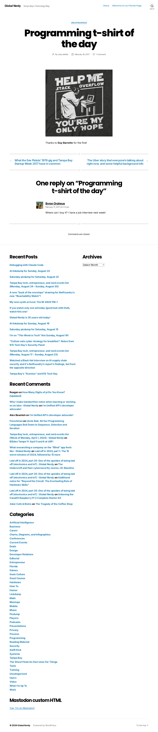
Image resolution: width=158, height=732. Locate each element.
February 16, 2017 (82, 54)
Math (13, 598)
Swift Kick (15, 649)
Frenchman (16, 421)
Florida (14, 566)
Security (15, 646)
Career (14, 530)
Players (14, 618)
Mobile (14, 606)
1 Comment (101, 54)
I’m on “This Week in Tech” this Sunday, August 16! (39, 335)
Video (13, 681)
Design (14, 550)
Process (14, 634)
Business (15, 526)
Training (14, 669)
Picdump (15, 614)
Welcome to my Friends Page (126, 5)
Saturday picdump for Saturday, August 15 (34, 329)
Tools (13, 665)
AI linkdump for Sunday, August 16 (29, 323)
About (106, 5)
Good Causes (17, 578)
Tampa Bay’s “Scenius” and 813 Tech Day (34, 373)
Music (13, 610)
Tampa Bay (16, 657)
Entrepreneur (17, 562)
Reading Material (19, 641)
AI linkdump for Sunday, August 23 (30, 271)
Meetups (15, 602)
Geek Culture (17, 574)
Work (13, 689)
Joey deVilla (63, 54)
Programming (17, 638)
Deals (13, 546)
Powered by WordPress (44, 725)
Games (14, 570)
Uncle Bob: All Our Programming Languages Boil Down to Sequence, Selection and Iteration (38, 425)
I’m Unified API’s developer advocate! (51, 415)
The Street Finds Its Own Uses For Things (33, 661)
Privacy (14, 630)
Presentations (18, 626)
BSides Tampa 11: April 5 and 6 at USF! (31, 441)
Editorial (14, 558)
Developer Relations (21, 554)
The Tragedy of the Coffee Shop (54, 503)
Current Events (18, 542)
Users (13, 677)
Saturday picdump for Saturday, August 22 (34, 276)
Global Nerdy (13, 5)
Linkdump (15, 594)
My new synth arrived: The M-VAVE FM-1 (34, 302)
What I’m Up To (18, 685)
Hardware (15, 582)
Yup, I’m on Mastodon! (22, 708)
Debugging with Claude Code (26, 265)
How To (14, 586)
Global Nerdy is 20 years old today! (30, 317)
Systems (15, 653)
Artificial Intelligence (22, 522)
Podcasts (15, 622)
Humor (14, 590)
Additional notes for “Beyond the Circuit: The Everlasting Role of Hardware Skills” (41, 481)
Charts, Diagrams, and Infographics (30, 534)
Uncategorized (79, 23)
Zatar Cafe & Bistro (20, 503)
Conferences (17, 538)
